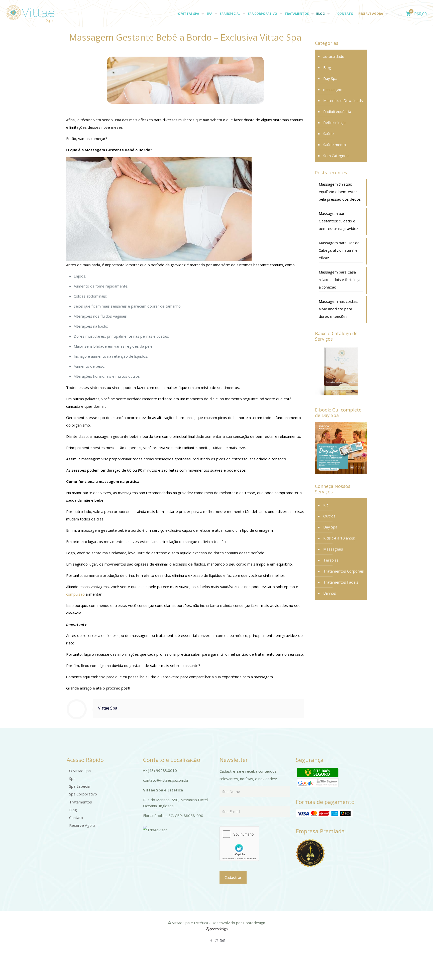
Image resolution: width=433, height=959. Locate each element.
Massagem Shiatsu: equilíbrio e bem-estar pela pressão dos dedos (340, 192)
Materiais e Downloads (343, 100)
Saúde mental (335, 144)
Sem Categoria (336, 155)
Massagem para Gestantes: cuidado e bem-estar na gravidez (338, 221)
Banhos (329, 593)
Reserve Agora (82, 825)
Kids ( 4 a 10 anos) (339, 537)
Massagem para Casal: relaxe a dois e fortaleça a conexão (339, 279)
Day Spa (330, 78)
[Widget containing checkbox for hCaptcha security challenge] (239, 843)
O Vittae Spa (80, 770)
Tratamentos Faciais (340, 582)
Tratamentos (80, 801)
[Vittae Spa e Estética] (30, 14)
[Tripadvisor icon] (222, 940)
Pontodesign (254, 922)
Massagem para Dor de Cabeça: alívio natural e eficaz (339, 250)
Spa (72, 778)
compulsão (75, 594)
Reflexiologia (334, 122)
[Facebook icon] (211, 940)
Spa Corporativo (83, 793)
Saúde (328, 133)
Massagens (333, 549)
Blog (327, 67)
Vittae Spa (107, 708)
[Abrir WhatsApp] (420, 946)
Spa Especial (79, 786)
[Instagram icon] (217, 940)
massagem (332, 89)
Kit (325, 504)
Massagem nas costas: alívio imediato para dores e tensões (338, 309)
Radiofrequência (337, 111)
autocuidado (333, 56)
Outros (329, 515)
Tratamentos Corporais (343, 571)
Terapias (331, 560)
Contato (76, 817)
